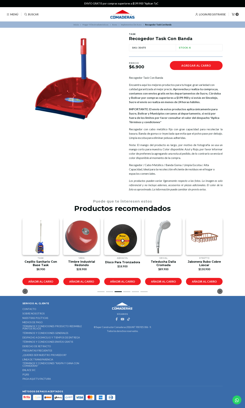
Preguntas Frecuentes (37, 350)
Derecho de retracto (36, 346)
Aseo (114, 24)
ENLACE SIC (29, 370)
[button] (101, 291)
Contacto (29, 309)
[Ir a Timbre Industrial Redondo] (45, 236)
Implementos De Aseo (131, 24)
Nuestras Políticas (35, 318)
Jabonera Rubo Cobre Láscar (167, 263)
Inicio (76, 24)
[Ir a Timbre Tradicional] (208, 236)
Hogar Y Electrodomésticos (96, 24)
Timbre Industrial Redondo (45, 263)
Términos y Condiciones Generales (45, 333)
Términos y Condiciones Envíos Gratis (47, 342)
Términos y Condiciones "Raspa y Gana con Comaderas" (50, 364)
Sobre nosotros (33, 313)
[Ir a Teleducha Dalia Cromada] (127, 236)
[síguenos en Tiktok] (128, 319)
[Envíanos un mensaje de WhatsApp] (236, 399)
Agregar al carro (196, 65)
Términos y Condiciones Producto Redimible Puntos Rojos (52, 327)
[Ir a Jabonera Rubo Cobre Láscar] (167, 236)
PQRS (25, 374)
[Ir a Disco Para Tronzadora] (86, 236)
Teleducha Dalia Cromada (126, 263)
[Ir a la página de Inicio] (122, 14)
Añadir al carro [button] (45, 281)
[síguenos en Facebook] (117, 319)
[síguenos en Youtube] (122, 319)
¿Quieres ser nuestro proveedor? (44, 355)
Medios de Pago (32, 322)
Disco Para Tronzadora (86, 262)
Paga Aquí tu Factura (36, 379)
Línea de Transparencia (37, 359)
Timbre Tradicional (208, 262)
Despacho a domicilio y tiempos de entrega (51, 337)
